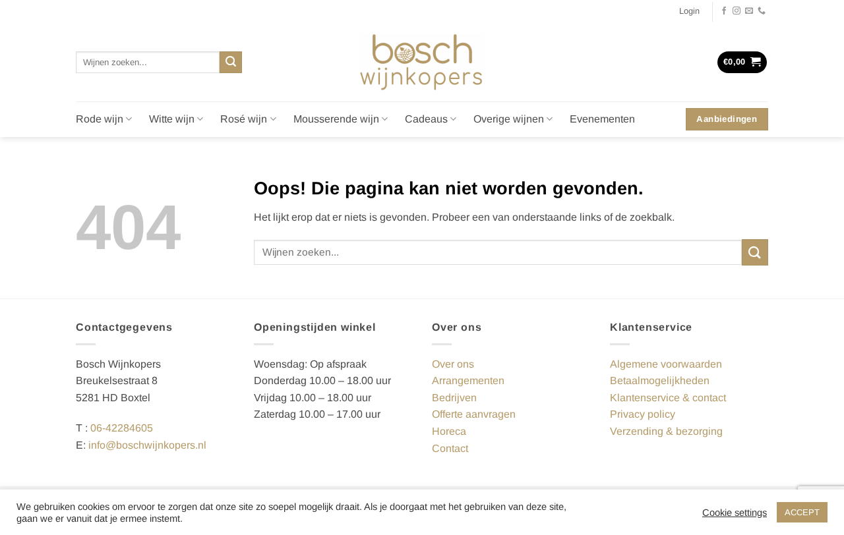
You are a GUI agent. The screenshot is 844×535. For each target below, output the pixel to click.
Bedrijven (454, 397)
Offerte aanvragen (474, 414)
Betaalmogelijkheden (659, 380)
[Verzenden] (231, 62)
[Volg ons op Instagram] (736, 11)
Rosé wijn (243, 119)
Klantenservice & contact (668, 397)
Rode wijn (99, 119)
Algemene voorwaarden (666, 364)
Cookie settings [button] (734, 512)
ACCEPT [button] (802, 512)
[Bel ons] (762, 11)
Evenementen (602, 119)
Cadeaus (426, 119)
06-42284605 (121, 428)
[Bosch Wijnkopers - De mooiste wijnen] (422, 62)
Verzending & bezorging (666, 431)
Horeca (449, 431)
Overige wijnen (508, 119)
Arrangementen (468, 380)
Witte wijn (172, 119)
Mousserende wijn (336, 119)
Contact (450, 448)
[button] (689, 11)
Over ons (453, 364)
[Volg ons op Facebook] (724, 11)
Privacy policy (642, 414)
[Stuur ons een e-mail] (749, 11)
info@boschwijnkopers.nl (147, 445)
